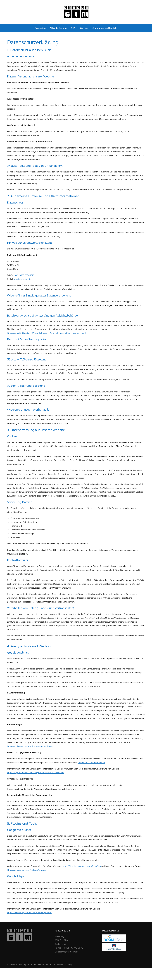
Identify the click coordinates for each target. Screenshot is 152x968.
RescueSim (40, 28)
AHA (73, 28)
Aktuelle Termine (58, 28)
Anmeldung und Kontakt (105, 28)
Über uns (83, 28)
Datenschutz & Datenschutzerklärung (55, 964)
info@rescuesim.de (22, 279)
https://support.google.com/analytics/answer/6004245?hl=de (35, 772)
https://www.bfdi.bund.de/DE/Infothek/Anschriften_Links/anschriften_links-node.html (46, 333)
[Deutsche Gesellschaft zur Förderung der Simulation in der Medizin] (114, 941)
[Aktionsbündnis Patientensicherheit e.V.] (114, 950)
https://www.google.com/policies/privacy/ (26, 870)
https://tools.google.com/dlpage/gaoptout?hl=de (29, 746)
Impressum (31, 964)
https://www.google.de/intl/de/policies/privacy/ (29, 912)
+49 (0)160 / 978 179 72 (25, 275)
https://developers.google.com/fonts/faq (82, 866)
